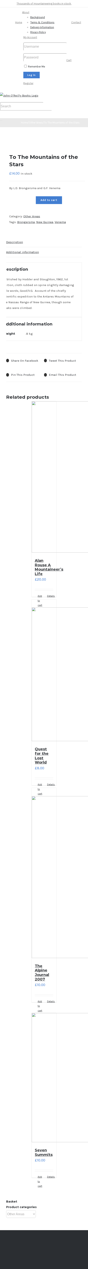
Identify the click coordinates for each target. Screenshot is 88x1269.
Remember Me (36, 66)
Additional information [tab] (22, 252)
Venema (60, 222)
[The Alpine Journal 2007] (44, 874)
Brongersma (26, 222)
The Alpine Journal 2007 (42, 973)
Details (50, 596)
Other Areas (31, 216)
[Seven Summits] (44, 1078)
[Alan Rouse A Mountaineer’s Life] (44, 477)
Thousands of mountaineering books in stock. (44, 3)
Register (28, 83)
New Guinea (44, 222)
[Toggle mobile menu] (1, 119)
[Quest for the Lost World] (44, 671)
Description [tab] (14, 242)
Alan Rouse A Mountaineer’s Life (49, 567)
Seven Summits (44, 1152)
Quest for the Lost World (42, 756)
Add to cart (49, 200)
